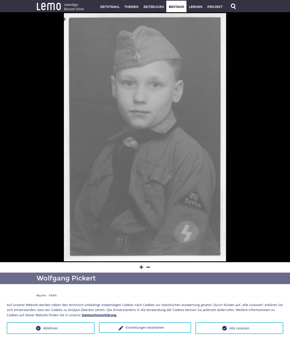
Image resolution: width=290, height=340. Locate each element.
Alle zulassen (239, 328)
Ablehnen (50, 328)
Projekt (214, 7)
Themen (131, 7)
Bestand (176, 7)
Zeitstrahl (110, 7)
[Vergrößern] (141, 267)
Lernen (196, 7)
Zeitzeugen (153, 7)
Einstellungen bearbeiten (145, 327)
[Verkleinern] (148, 267)
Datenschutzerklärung (99, 315)
